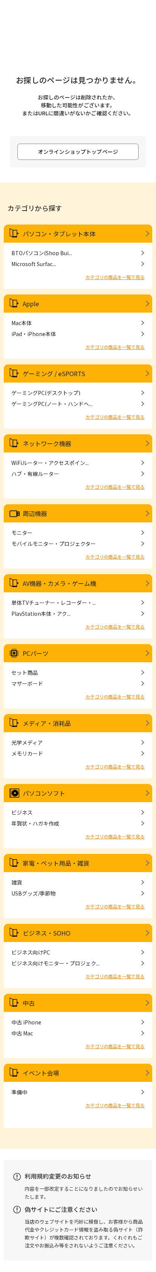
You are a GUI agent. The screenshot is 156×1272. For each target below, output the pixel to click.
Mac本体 (21, 322)
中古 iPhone (26, 1022)
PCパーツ (35, 653)
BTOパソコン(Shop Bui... (41, 253)
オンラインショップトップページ (78, 151)
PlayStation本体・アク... (40, 613)
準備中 (19, 1092)
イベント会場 (41, 1072)
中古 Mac (22, 1033)
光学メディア (27, 742)
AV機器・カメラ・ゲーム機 (59, 583)
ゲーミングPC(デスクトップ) (45, 392)
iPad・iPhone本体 (33, 333)
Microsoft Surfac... (33, 263)
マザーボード (27, 683)
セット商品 (24, 672)
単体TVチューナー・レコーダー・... (53, 602)
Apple (31, 303)
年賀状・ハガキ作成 (35, 823)
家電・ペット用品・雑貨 (56, 863)
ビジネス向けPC (30, 952)
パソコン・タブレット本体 (59, 233)
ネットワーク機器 (47, 443)
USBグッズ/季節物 (33, 893)
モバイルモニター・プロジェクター (53, 543)
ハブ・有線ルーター (35, 473)
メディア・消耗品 (47, 723)
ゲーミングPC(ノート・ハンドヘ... (51, 403)
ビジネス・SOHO (46, 932)
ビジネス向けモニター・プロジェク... (55, 963)
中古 (29, 1002)
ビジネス (22, 812)
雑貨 (16, 882)
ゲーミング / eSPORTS (54, 373)
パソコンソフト (44, 793)
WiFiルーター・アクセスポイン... (50, 462)
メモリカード (27, 753)
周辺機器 (35, 513)
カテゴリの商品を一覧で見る (115, 277)
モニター (22, 532)
